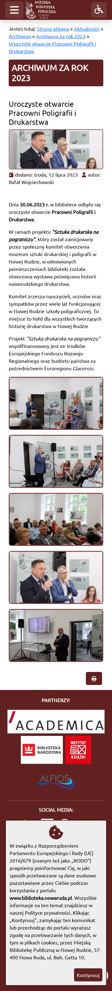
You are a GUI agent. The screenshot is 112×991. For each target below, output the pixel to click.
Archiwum (20, 36)
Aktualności (87, 28)
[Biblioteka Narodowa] (42, 750)
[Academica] (56, 722)
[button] (14, 10)
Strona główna (53, 28)
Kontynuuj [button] (88, 975)
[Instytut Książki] (78, 750)
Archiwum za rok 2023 (61, 36)
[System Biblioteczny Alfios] (56, 780)
